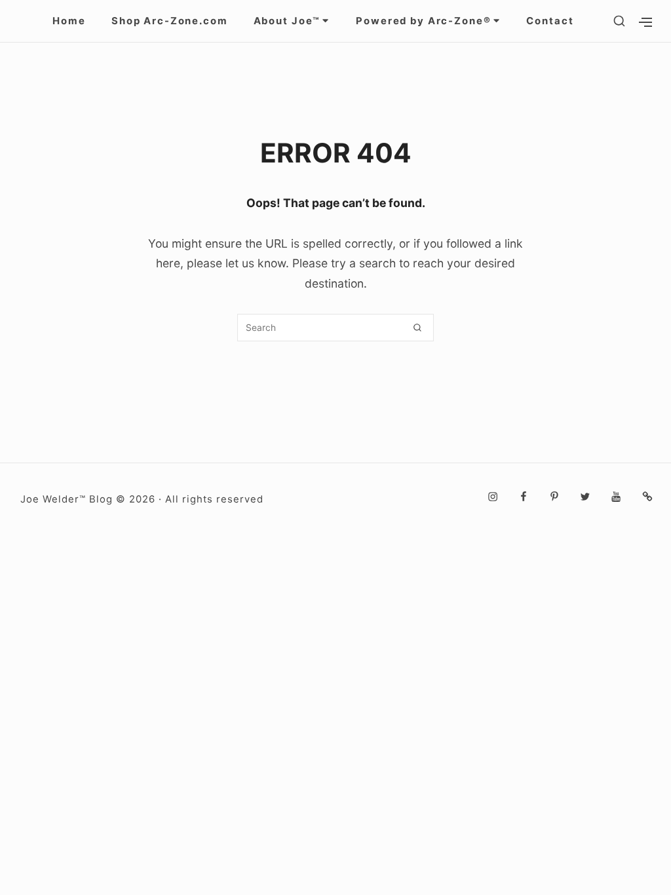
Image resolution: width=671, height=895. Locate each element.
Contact (549, 21)
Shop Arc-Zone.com (169, 21)
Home (68, 21)
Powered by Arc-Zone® (423, 21)
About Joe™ (287, 21)
